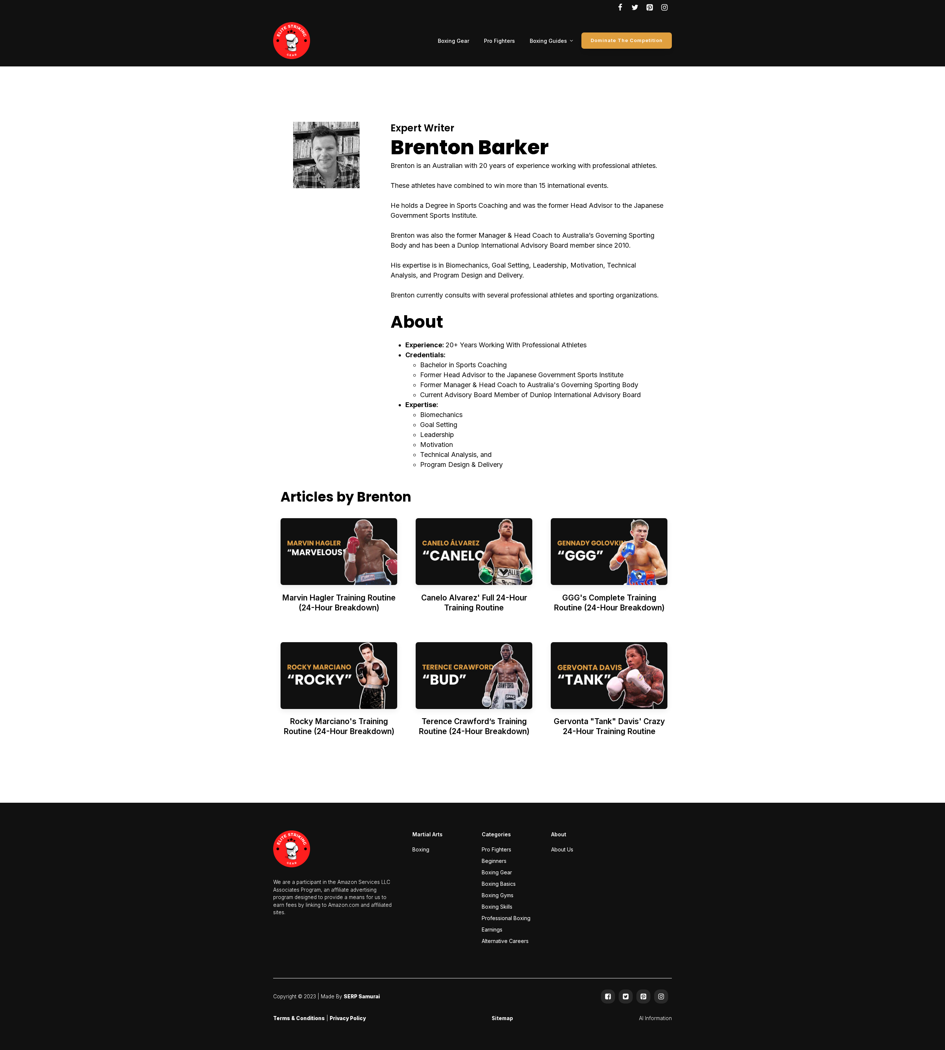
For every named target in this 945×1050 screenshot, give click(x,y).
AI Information (655, 1018)
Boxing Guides (548, 41)
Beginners (494, 861)
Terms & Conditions (299, 1018)
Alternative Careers (505, 941)
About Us (562, 849)
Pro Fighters (499, 41)
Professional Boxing (506, 918)
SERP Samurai (362, 996)
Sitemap (502, 1018)
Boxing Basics (499, 884)
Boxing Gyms (497, 895)
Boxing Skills (497, 906)
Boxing (420, 849)
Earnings (492, 929)
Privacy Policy (348, 1018)
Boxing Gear (453, 41)
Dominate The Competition (627, 40)
